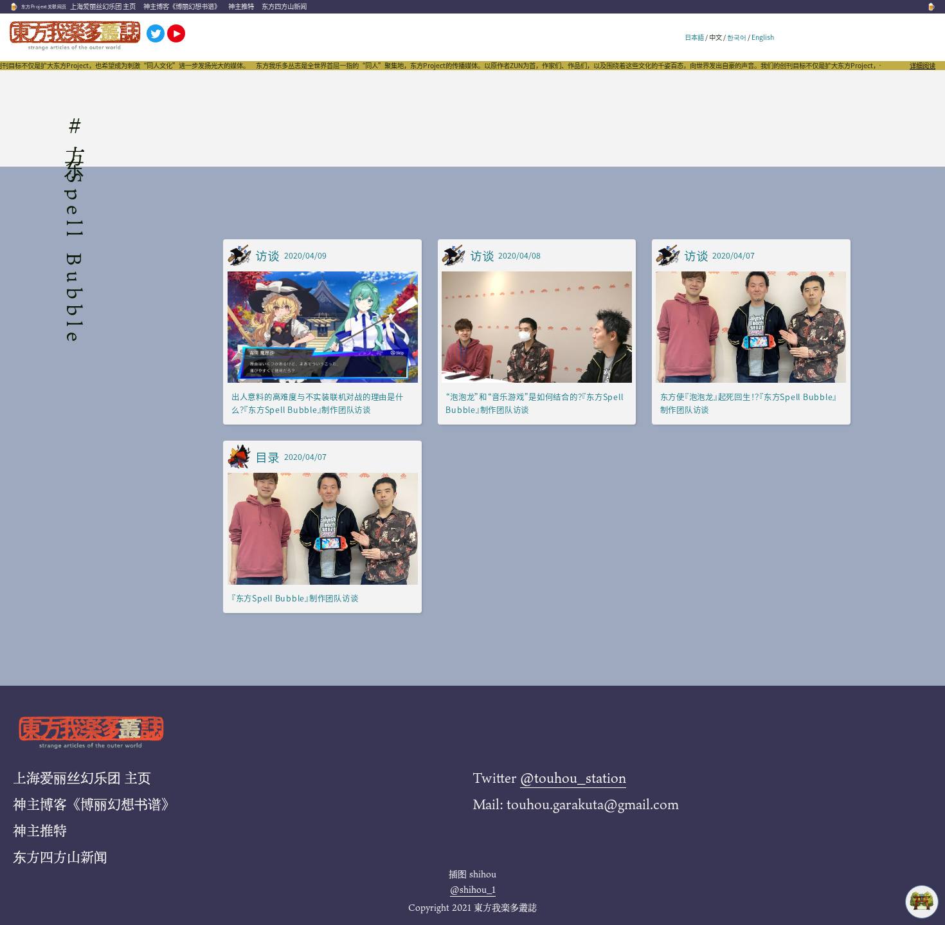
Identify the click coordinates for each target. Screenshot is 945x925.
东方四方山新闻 (284, 6)
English (763, 37)
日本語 (694, 37)
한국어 (736, 37)
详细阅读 (922, 65)
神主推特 (241, 6)
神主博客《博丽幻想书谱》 (182, 6)
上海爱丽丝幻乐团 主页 (103, 6)
